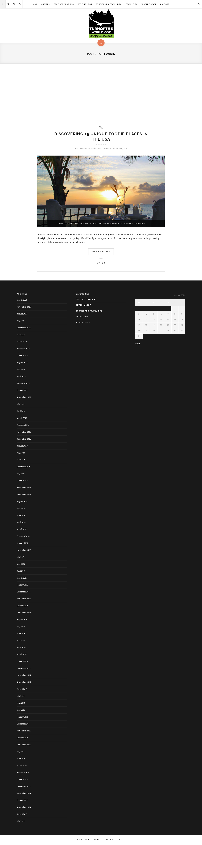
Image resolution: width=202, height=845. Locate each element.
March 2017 (22, 578)
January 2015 (22, 717)
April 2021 (21, 411)
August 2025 (22, 314)
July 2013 (21, 821)
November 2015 (24, 675)
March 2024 (22, 342)
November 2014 (24, 731)
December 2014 (23, 724)
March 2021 (22, 418)
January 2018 (22, 543)
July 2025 (21, 321)
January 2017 (22, 585)
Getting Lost (85, 4)
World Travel (149, 4)
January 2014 (22, 779)
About (44, 4)
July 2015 (21, 696)
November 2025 (24, 307)
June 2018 (21, 515)
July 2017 (20, 557)
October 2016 (22, 606)
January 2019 (22, 480)
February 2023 (23, 383)
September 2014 (24, 745)
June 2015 (21, 703)
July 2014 (21, 752)
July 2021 (21, 404)
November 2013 (24, 793)
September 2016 (24, 613)
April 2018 (21, 522)
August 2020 (22, 446)
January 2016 (22, 661)
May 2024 (21, 335)
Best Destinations (64, 4)
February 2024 (23, 348)
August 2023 (22, 362)
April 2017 (21, 571)
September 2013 (24, 807)
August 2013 (22, 814)
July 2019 (21, 474)
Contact (164, 4)
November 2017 (24, 550)
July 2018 (21, 508)
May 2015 (21, 710)
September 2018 (24, 494)
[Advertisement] (101, 94)
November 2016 (24, 599)
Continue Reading (101, 252)
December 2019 (23, 467)
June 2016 (21, 633)
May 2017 (21, 564)
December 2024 (24, 328)
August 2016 (22, 619)
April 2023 (21, 376)
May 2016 (21, 640)
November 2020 (24, 432)
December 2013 (23, 786)
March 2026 (22, 300)
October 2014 (22, 738)
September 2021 (24, 397)
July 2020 (21, 453)
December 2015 (23, 668)
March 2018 (22, 529)
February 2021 (23, 425)
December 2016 (24, 592)
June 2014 (21, 758)
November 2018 (24, 487)
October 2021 (22, 390)
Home (35, 4)
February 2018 (23, 536)
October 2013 (22, 800)
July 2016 (21, 626)
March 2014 (22, 765)
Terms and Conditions (103, 839)
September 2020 (24, 439)
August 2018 (22, 501)
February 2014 (23, 772)
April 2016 (21, 647)
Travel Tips (132, 4)
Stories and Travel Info (109, 4)
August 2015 (22, 689)
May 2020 (21, 460)
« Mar (137, 344)
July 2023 (21, 369)
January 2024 (23, 355)
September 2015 (24, 682)
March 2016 (22, 654)
